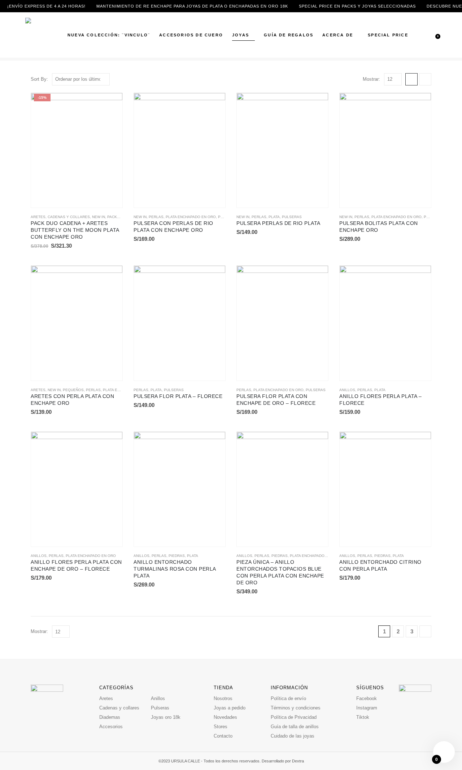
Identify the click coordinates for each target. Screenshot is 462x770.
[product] (179, 150)
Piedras (177, 556)
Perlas (156, 217)
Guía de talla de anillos (295, 726)
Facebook (366, 698)
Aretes (38, 217)
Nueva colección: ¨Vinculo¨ (108, 35)
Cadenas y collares (69, 217)
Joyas (240, 35)
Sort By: (39, 79)
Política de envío (288, 698)
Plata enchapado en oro (191, 217)
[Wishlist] (433, 39)
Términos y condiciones (296, 708)
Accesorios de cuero (191, 35)
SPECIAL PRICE (388, 35)
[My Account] (432, 30)
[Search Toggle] (422, 30)
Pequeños (73, 390)
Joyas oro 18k (165, 717)
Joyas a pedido (229, 708)
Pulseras (292, 217)
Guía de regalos (288, 35)
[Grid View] (411, 79)
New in (98, 217)
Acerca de (337, 35)
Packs (113, 217)
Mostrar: (371, 79)
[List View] (425, 79)
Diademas (109, 717)
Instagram (366, 708)
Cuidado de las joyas (292, 736)
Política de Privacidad (294, 717)
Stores (220, 726)
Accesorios (111, 726)
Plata (274, 217)
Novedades (225, 717)
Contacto (223, 736)
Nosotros (223, 698)
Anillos (347, 390)
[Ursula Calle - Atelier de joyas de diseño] (41, 35)
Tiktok (362, 717)
